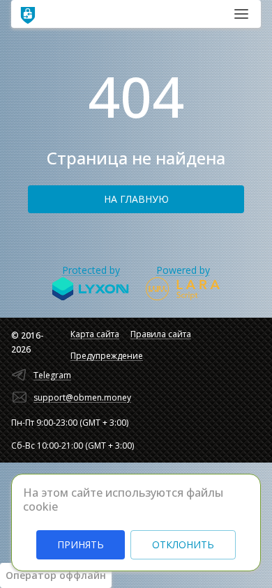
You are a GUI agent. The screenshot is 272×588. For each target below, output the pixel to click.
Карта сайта (94, 334)
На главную (136, 199)
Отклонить (183, 544)
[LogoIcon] (28, 14)
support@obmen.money (82, 397)
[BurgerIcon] (241, 14)
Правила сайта (160, 334)
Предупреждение (106, 355)
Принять (80, 544)
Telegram (52, 375)
